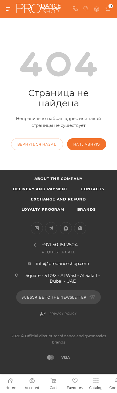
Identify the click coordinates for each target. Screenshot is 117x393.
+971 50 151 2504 (60, 245)
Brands (86, 209)
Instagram (37, 228)
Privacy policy (62, 314)
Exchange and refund (58, 199)
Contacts (92, 189)
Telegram (51, 228)
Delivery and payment (40, 189)
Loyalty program (43, 209)
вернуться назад (37, 144)
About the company (58, 178)
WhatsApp (80, 228)
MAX (66, 228)
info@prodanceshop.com (62, 263)
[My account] (96, 9)
